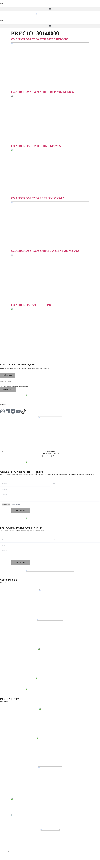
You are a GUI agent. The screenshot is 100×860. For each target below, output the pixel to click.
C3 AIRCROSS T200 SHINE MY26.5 (36, 146)
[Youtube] (18, 411)
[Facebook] (13, 411)
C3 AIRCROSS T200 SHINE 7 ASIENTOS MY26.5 (45, 250)
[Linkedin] (7, 411)
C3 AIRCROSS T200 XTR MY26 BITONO (39, 39)
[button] (50, 9)
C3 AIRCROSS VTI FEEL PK (31, 305)
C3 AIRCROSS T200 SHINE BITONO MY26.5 (42, 91)
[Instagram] (2, 411)
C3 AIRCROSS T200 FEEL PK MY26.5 (37, 198)
